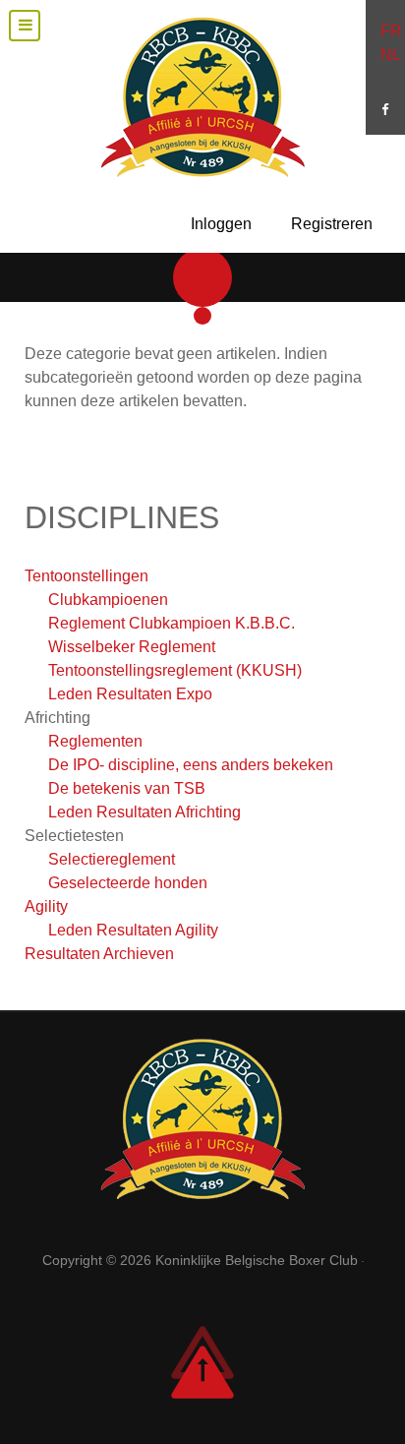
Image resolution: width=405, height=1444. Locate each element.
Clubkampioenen (108, 599)
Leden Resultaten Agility (133, 930)
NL (390, 54)
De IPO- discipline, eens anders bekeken (190, 764)
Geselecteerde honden (127, 882)
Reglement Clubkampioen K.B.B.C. (171, 623)
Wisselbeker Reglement (131, 646)
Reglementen (95, 741)
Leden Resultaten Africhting (144, 812)
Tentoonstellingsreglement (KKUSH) (175, 670)
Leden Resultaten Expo (130, 694)
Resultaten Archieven (99, 953)
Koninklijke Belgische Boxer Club (258, 1260)
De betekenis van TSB (126, 788)
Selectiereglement (111, 859)
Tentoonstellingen (86, 576)
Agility (46, 906)
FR (391, 31)
